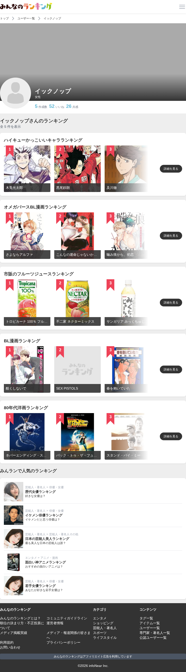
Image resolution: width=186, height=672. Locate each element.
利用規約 (7, 642)
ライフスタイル (105, 638)
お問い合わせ (10, 647)
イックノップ (52, 18)
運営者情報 (54, 623)
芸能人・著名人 (35, 487)
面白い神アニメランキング (45, 562)
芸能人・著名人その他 (63, 534)
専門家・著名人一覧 (155, 633)
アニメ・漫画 (49, 558)
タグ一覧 (146, 618)
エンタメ (31, 558)
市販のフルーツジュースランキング (39, 274)
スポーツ (100, 633)
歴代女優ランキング (40, 492)
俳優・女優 (56, 487)
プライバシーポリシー (63, 642)
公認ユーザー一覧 (153, 638)
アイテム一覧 (150, 623)
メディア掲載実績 (13, 633)
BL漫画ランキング (22, 340)
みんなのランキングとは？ (20, 618)
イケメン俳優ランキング (43, 515)
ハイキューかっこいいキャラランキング (43, 140)
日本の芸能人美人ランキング (47, 539)
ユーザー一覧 (26, 18)
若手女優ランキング (40, 586)
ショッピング (103, 623)
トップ (4, 18)
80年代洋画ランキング (26, 407)
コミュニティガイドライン (66, 618)
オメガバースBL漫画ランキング (35, 207)
